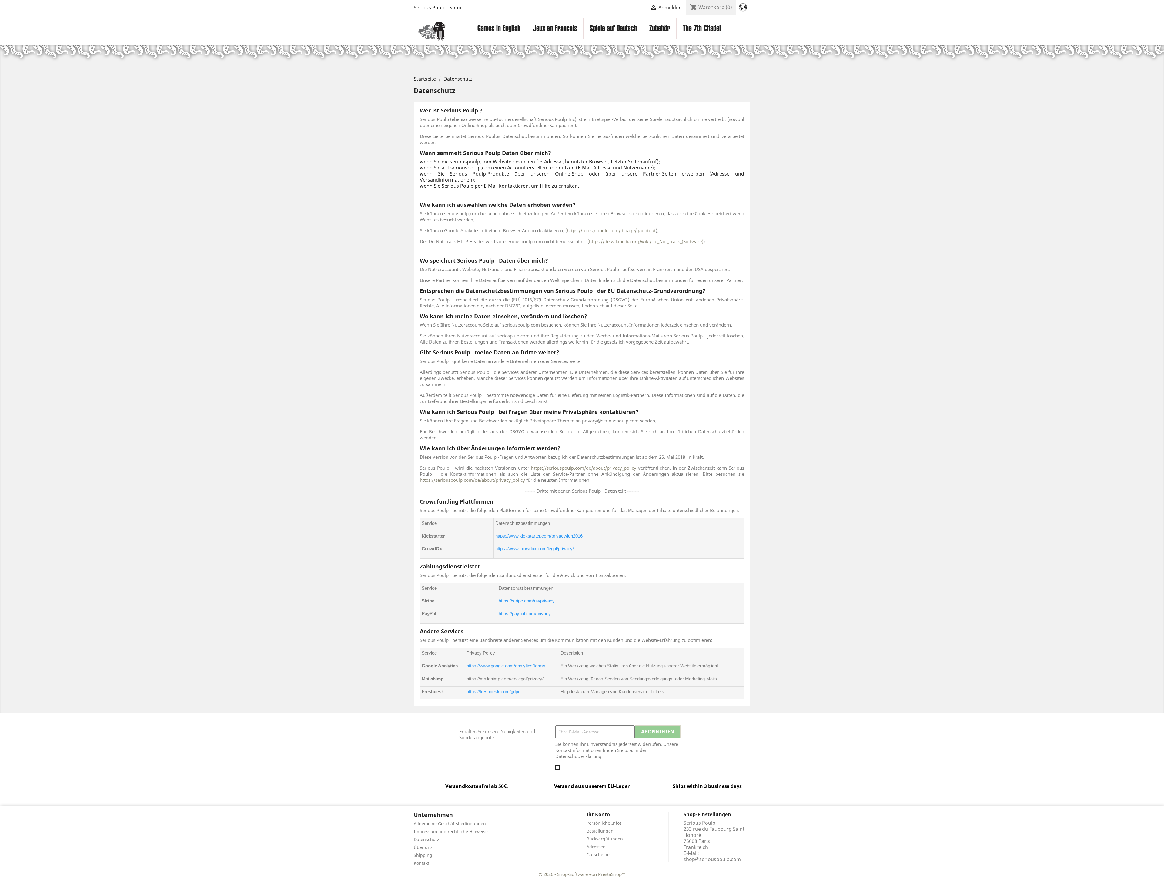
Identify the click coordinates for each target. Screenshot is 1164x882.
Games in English (498, 28)
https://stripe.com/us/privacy (527, 600)
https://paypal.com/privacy (525, 613)
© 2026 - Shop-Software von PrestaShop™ (582, 874)
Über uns (423, 847)
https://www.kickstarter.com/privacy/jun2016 (539, 535)
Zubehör (659, 28)
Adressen (596, 847)
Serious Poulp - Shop (437, 7)
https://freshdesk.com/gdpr (493, 691)
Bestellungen (600, 831)
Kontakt (421, 863)
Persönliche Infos (604, 823)
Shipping (423, 855)
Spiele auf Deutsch (613, 28)
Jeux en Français (555, 28)
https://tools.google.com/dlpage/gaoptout (611, 230)
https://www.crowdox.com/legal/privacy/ (534, 548)
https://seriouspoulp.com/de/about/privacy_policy (582, 468)
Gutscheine (598, 854)
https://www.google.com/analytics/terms (506, 665)
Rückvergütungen (605, 839)
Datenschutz (426, 839)
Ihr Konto (598, 814)
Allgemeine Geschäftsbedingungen (450, 824)
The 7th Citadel (702, 28)
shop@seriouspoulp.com (712, 859)
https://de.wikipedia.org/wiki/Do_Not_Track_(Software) (646, 241)
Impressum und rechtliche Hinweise (451, 831)
